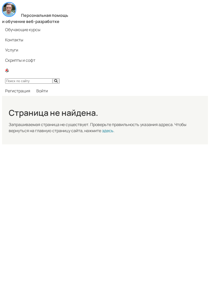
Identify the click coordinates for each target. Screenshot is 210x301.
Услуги (11, 50)
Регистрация (17, 91)
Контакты (14, 40)
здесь (107, 130)
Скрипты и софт (20, 60)
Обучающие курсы (22, 29)
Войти (42, 91)
